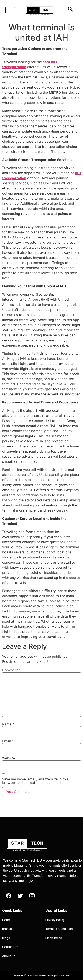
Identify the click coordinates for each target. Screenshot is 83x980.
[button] (69, 9)
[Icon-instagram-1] (32, 896)
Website (8, 758)
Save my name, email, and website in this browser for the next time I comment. (35, 780)
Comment (11, 670)
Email (8, 741)
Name (8, 724)
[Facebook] (8, 896)
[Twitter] (20, 896)
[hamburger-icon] (10, 10)
